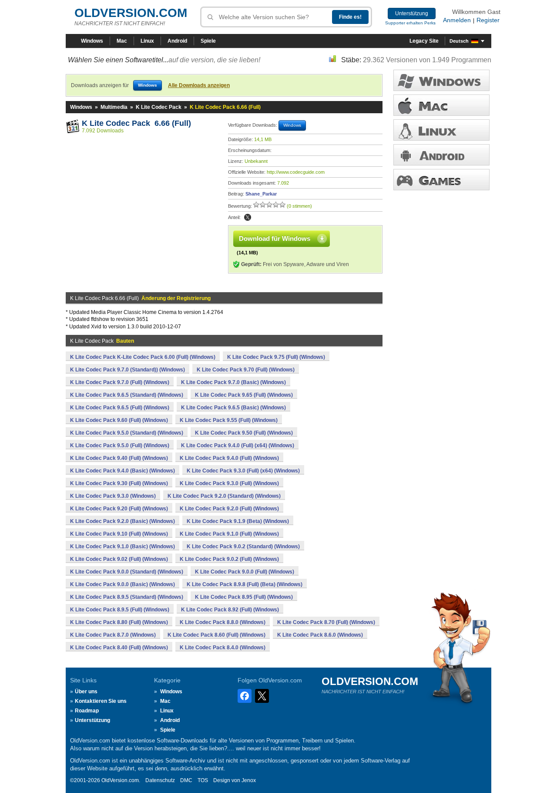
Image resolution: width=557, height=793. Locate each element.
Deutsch (459, 41)
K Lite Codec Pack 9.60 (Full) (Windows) (119, 420)
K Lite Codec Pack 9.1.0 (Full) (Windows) (229, 534)
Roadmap (87, 711)
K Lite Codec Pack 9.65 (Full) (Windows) (244, 395)
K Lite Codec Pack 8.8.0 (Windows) (222, 622)
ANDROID (441, 154)
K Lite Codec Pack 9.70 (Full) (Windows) (246, 370)
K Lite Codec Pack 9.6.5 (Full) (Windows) (119, 408)
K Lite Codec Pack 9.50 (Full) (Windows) (244, 433)
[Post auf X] (247, 217)
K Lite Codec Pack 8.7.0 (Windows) (113, 635)
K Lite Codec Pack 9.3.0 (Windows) (113, 496)
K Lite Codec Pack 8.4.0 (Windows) (222, 648)
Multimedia (114, 107)
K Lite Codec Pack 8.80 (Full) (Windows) (119, 622)
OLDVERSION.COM (130, 13)
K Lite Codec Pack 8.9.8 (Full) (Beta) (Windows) (244, 584)
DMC (186, 780)
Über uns (86, 691)
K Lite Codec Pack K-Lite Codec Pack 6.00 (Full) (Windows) (142, 357)
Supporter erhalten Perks (410, 22)
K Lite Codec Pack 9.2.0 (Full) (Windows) (229, 509)
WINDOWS (441, 80)
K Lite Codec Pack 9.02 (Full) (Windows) (119, 559)
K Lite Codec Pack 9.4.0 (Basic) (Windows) (122, 471)
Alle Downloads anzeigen (199, 85)
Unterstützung (411, 13)
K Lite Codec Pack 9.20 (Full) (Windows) (119, 509)
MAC (441, 105)
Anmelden (457, 20)
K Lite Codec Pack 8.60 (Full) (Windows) (216, 635)
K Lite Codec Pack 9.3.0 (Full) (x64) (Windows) (243, 471)
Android (177, 41)
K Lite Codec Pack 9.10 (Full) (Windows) (119, 534)
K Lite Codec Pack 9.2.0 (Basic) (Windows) (122, 521)
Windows (92, 41)
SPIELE (441, 179)
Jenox (249, 780)
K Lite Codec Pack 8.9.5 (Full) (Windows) (119, 610)
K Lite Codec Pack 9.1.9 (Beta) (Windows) (238, 521)
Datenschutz (160, 780)
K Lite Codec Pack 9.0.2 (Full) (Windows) (229, 559)
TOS (203, 780)
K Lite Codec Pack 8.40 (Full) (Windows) (119, 648)
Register (488, 20)
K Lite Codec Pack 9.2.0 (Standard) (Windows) (224, 496)
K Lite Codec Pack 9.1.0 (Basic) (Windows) (122, 546)
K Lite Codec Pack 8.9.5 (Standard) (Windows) (126, 597)
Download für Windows (274, 238)
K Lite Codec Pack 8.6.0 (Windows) (320, 635)
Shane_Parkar (261, 193)
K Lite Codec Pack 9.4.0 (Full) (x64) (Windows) (237, 445)
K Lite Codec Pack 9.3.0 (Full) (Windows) (229, 483)
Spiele (208, 41)
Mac (122, 41)
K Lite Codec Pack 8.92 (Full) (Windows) (230, 610)
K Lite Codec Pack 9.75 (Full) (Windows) (276, 357)
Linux (147, 41)
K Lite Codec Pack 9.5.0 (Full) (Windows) (119, 445)
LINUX (441, 130)
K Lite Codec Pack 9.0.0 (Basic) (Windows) (122, 584)
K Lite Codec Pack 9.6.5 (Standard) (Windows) (126, 395)
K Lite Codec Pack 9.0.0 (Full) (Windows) (244, 572)
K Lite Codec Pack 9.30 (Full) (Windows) (119, 483)
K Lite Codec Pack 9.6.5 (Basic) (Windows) (233, 408)
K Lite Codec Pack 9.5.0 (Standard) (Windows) (126, 433)
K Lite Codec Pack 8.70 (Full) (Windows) (326, 622)
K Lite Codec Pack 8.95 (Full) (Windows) (244, 597)
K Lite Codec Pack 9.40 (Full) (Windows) (119, 458)
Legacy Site (424, 41)
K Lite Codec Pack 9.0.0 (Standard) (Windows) (126, 572)
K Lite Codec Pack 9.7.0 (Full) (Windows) (119, 382)
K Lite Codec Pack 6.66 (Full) (136, 123)
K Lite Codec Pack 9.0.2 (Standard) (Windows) (243, 546)
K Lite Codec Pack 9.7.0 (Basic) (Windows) (233, 382)
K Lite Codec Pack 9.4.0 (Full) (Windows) (229, 458)
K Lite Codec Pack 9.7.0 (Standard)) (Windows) (127, 370)
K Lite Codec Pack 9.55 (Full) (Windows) (229, 420)
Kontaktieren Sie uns (101, 701)
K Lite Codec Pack (158, 107)
